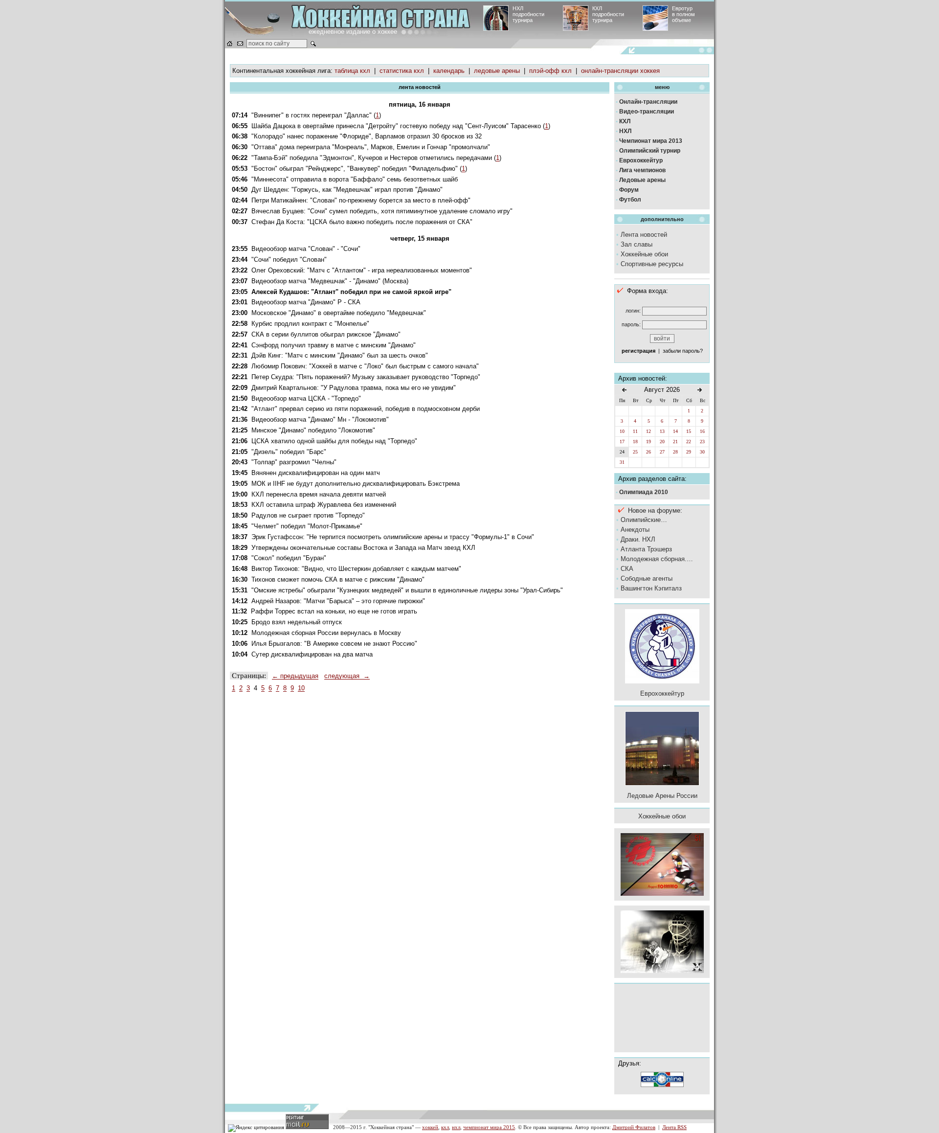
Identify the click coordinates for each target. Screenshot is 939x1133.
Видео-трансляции (646, 111)
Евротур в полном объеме (683, 14)
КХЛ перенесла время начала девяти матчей (318, 494)
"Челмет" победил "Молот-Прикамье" (306, 526)
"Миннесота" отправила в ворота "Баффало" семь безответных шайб (354, 179)
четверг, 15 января (419, 238)
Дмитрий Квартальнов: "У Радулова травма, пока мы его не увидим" (353, 387)
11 (635, 431)
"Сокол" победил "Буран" (288, 558)
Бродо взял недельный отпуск (296, 622)
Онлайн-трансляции (648, 101)
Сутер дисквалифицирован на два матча (312, 654)
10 (301, 688)
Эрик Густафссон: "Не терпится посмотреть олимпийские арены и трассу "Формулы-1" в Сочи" (392, 537)
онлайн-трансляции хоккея (620, 70)
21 (675, 441)
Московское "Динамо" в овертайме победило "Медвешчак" (338, 313)
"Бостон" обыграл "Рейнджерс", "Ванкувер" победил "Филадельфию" (354, 168)
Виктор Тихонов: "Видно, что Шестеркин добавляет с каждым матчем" (356, 568)
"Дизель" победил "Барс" (288, 451)
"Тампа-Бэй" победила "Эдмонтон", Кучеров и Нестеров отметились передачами (371, 157)
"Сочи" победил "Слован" (289, 259)
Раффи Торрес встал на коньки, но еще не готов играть (334, 611)
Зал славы (636, 244)
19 (648, 441)
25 (635, 451)
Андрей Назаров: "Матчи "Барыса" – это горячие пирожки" (338, 601)
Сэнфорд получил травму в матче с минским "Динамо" (333, 345)
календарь (449, 70)
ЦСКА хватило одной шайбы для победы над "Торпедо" (334, 441)
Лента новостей (644, 234)
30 (702, 451)
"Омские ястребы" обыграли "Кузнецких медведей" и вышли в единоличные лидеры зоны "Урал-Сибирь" (407, 590)
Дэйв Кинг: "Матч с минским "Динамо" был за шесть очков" (339, 355)
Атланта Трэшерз (646, 549)
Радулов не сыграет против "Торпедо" (308, 515)
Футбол (630, 199)
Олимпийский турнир (649, 150)
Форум (629, 189)
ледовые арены (497, 70)
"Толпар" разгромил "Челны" (293, 462)
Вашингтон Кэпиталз (651, 588)
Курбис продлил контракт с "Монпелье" (310, 323)
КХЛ (624, 121)
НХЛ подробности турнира (528, 14)
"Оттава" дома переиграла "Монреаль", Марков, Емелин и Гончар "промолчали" (370, 147)
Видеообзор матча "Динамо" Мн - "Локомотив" (320, 419)
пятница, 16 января (419, 104)
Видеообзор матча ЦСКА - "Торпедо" (306, 398)
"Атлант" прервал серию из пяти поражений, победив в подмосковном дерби (365, 408)
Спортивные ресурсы (652, 264)
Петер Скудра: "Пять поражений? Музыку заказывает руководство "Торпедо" (365, 377)
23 (702, 441)
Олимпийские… (644, 519)
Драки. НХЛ (638, 539)
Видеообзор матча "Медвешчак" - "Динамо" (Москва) (329, 281)
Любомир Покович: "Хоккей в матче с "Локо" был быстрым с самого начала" (365, 366)
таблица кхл (352, 70)
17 (622, 441)
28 (675, 451)
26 (648, 451)
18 (635, 441)
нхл (456, 1127)
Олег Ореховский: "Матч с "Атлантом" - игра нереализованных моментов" (361, 270)
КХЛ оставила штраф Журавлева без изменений (323, 504)
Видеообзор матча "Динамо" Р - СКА (305, 302)
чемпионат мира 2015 (489, 1127)
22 (688, 441)
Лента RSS (674, 1127)
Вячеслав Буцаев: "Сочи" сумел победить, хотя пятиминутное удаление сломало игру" (382, 211)
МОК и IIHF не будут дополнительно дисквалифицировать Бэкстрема (355, 483)
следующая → (347, 676)
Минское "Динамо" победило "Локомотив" (313, 430)
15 (688, 431)
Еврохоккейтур (641, 160)
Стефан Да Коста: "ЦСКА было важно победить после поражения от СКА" (361, 222)
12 (648, 431)
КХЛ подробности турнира (608, 14)
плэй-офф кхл (550, 70)
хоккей (430, 1127)
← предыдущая (295, 676)
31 (622, 462)
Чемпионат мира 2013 (650, 140)
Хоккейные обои (644, 254)
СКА (627, 568)
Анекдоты (635, 529)
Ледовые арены (642, 180)
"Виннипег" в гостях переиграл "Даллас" (311, 115)
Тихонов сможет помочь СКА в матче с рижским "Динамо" (338, 579)
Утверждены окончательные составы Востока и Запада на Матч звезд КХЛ (363, 547)
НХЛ (625, 131)
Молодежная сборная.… (657, 559)
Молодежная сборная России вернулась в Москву (326, 632)
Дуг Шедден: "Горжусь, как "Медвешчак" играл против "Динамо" (347, 189)
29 (688, 451)
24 (622, 451)
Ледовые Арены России (662, 795)
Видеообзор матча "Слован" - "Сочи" (305, 248)
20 (662, 441)
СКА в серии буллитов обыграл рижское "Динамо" (326, 334)
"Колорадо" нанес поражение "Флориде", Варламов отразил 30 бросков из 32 (366, 136)
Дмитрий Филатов (633, 1127)
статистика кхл (402, 70)
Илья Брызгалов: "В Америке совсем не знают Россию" (334, 643)
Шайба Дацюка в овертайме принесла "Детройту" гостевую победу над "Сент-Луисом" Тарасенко (396, 126)
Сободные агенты (646, 578)
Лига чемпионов (642, 170)
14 (675, 431)
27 (662, 451)
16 (702, 431)
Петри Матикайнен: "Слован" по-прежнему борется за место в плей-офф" (360, 200)
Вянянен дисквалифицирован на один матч (315, 472)
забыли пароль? (683, 351)
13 (662, 431)
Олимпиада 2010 (643, 492)
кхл (445, 1127)
